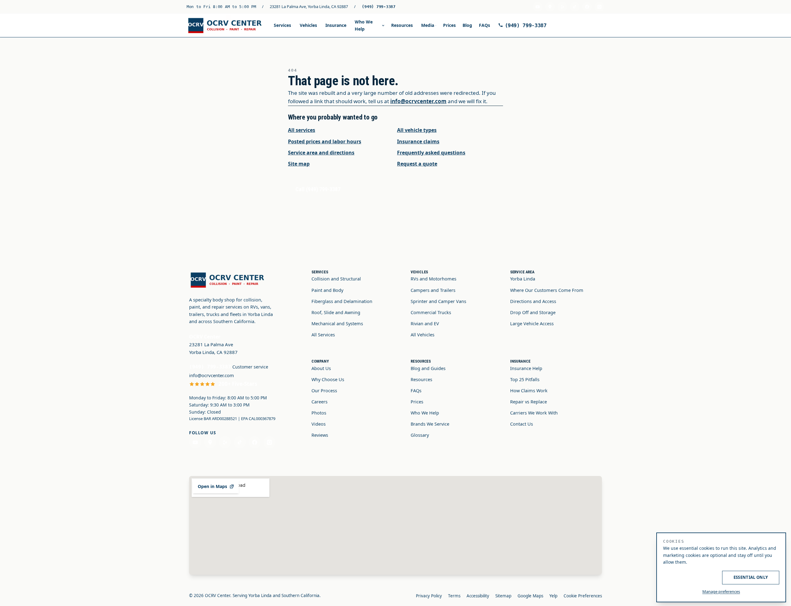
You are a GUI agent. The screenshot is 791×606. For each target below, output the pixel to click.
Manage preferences (721, 591)
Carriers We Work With (534, 413)
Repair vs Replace (528, 401)
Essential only (751, 577)
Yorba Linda (522, 279)
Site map (299, 163)
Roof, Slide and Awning (335, 312)
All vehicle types (417, 130)
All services (301, 130)
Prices (449, 25)
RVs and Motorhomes (433, 279)
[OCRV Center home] (226, 25)
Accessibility (478, 596)
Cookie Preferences (583, 596)
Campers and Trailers (433, 290)
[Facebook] (587, 7)
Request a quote (417, 163)
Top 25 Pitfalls (524, 379)
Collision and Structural (336, 279)
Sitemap (503, 596)
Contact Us (521, 424)
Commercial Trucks (431, 312)
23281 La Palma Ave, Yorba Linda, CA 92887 (309, 6)
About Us (321, 368)
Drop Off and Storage (533, 312)
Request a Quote (577, 25)
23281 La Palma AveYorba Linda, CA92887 (213, 348)
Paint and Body (327, 290)
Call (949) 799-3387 (318, 189)
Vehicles (308, 25)
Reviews (319, 435)
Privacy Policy (429, 596)
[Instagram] (599, 7)
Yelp (553, 596)
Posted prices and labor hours (324, 141)
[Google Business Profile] (550, 7)
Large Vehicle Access (532, 323)
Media (427, 25)
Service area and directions (321, 152)
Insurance (335, 25)
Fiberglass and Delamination (341, 301)
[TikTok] (575, 7)
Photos (318, 413)
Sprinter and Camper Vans (438, 301)
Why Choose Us (327, 379)
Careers (319, 401)
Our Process (324, 390)
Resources (402, 25)
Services (282, 25)
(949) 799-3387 (378, 6)
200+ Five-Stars (237, 383)
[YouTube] (538, 7)
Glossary (420, 435)
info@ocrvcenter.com (418, 101)
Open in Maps (212, 486)
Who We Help (364, 25)
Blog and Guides (428, 368)
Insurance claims (418, 141)
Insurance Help (526, 368)
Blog (467, 25)
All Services (323, 334)
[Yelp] (562, 7)
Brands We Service (430, 424)
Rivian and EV (425, 323)
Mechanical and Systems (337, 323)
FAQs (484, 25)
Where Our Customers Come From (546, 290)
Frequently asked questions (431, 152)
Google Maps (530, 596)
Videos (318, 424)
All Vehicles (422, 334)
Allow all (691, 577)
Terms (454, 596)
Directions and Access (533, 301)
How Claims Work (529, 390)
